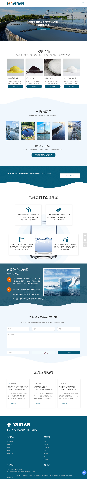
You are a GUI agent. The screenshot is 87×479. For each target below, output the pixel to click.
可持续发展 (46, 447)
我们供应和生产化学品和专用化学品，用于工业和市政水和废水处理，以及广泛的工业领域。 (43, 55)
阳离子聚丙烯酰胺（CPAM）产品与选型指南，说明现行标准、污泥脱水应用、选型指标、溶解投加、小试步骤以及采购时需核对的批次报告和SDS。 (71, 83)
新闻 (45, 456)
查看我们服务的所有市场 (43, 155)
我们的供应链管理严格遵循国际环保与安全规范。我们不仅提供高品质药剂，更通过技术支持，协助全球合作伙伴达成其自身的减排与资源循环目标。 (30, 294)
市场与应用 (43, 112)
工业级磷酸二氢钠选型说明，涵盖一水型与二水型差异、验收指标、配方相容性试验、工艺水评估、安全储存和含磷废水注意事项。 (52, 83)
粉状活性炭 (30, 78)
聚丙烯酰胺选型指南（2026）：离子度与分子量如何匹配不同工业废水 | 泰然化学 (44, 388)
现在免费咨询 (70, 175)
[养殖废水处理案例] (12, 130)
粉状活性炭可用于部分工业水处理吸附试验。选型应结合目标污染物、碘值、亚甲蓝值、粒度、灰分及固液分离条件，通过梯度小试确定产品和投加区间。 (33, 83)
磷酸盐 (8, 447)
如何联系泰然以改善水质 (43, 317)
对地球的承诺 (13, 274)
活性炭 (8, 450)
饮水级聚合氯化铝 (14, 78)
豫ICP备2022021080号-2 (48, 475)
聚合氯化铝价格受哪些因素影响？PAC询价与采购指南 (18, 388)
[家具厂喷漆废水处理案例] (58, 131)
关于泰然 (46, 453)
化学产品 (43, 51)
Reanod (14, 477)
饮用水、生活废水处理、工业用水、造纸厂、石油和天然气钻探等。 (43, 149)
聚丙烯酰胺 (10, 441)
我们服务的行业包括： (43, 146)
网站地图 (57, 475)
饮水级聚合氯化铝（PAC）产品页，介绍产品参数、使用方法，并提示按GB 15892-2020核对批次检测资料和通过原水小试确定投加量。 (15, 83)
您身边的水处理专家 (43, 197)
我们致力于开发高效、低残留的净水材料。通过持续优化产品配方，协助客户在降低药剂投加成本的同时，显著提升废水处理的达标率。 (26, 281)
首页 (45, 441)
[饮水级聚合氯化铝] (15, 67)
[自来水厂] (43, 131)
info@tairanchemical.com (16, 469)
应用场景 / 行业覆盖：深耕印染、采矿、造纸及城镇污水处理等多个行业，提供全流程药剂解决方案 (28, 217)
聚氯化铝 (9, 444)
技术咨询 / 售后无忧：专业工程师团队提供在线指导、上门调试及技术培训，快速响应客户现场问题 (21, 247)
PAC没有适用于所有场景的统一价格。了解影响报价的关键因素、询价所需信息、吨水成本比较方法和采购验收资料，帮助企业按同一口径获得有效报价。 (17, 396)
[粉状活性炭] (34, 67)
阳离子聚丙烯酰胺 (70, 78)
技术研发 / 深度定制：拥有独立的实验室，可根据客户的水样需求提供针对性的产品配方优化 (58, 217)
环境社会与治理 (17, 270)
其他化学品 (10, 453)
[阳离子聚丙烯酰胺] (71, 67)
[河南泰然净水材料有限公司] (15, 3)
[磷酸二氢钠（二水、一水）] (52, 67)
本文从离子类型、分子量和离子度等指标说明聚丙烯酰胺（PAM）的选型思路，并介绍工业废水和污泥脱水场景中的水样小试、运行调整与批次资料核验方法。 (68, 396)
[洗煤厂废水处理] (74, 130)
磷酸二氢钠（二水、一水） (52, 78)
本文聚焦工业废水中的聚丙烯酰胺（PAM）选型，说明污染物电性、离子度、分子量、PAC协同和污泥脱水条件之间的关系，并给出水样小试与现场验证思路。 (43, 396)
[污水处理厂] (28, 131)
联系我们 (46, 459)
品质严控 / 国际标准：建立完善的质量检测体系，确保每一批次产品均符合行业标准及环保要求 (65, 247)
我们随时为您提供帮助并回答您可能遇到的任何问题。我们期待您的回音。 (43, 322)
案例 (45, 450)
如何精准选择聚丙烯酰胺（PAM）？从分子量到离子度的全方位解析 (68, 388)
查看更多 (15, 86)
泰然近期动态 (43, 372)
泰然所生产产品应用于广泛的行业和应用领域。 (43, 115)
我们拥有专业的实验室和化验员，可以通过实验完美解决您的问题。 (30, 174)
